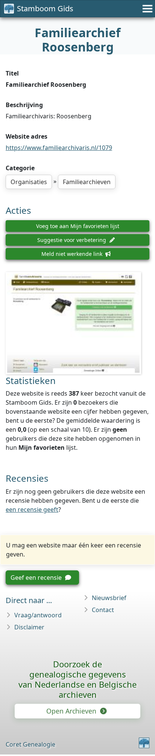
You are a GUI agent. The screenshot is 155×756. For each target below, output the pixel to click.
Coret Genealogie (30, 744)
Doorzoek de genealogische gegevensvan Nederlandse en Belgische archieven (77, 679)
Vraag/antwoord (38, 615)
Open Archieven (72, 710)
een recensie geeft (32, 509)
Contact (103, 610)
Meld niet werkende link (72, 253)
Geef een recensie (37, 577)
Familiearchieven (87, 182)
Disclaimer (29, 627)
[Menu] (146, 8)
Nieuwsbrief (109, 598)
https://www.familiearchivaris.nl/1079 (59, 148)
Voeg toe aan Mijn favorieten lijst (77, 226)
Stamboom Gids (45, 8)
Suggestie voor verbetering (72, 239)
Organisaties (29, 182)
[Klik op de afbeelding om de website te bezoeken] (77, 323)
